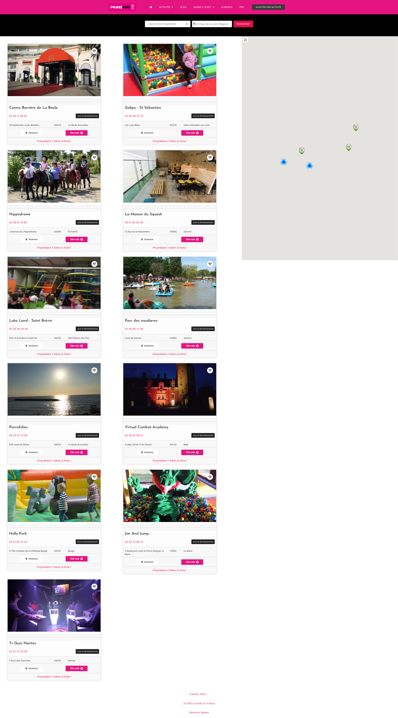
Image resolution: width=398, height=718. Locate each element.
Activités (164, 7)
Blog (183, 7)
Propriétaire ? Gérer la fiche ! (54, 141)
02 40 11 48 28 (18, 115)
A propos (226, 7)
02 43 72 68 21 (134, 541)
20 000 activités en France (199, 703)
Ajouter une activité (268, 7)
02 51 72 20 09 (18, 651)
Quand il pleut (202, 7)
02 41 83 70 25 (18, 541)
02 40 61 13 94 (18, 222)
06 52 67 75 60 (18, 435)
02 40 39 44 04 (18, 328)
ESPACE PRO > (199, 694)
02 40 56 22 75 (134, 115)
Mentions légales (199, 712)
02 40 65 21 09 (134, 328)
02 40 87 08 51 (134, 435)
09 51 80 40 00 (134, 222)
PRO (242, 7)
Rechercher (245, 23)
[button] (302, 150)
